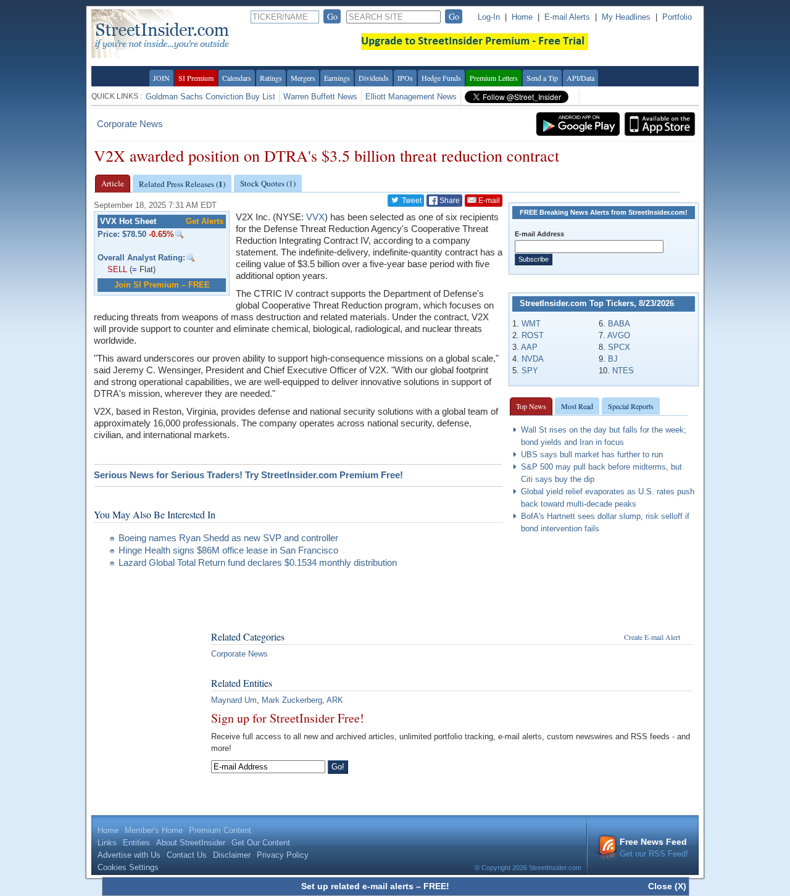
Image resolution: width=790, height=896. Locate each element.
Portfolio (677, 17)
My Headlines (626, 17)
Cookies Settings (128, 867)
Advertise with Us (129, 855)
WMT (531, 323)
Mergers (303, 78)
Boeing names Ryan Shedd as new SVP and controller (228, 538)
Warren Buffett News (320, 96)
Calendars (236, 78)
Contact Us (187, 855)
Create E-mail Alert (652, 637)
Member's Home (154, 830)
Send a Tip (542, 78)
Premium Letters (494, 78)
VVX (315, 217)
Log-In (489, 17)
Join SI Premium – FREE (162, 284)
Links (107, 842)
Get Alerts (204, 221)
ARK (334, 700)
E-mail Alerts (567, 17)
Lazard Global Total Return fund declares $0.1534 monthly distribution (257, 562)
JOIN (161, 78)
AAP (529, 347)
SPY (530, 370)
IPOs (405, 78)
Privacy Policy (283, 855)
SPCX (619, 347)
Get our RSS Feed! (654, 847)
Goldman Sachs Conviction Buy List (210, 96)
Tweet (411, 200)
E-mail (488, 200)
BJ (613, 358)
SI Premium (196, 78)
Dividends (374, 78)
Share (449, 200)
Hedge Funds (441, 78)
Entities (136, 842)
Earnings (337, 78)
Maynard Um (234, 700)
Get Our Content (260, 842)
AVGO (618, 335)
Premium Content (220, 830)
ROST (533, 335)
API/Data (580, 78)
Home (522, 17)
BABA (619, 323)
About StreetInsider (190, 842)
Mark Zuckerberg (292, 700)
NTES (623, 370)
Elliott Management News (411, 96)
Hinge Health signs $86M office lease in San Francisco (228, 550)
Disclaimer (232, 855)
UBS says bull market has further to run (592, 454)
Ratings (271, 78)
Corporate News (130, 123)
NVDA (533, 358)
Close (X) (667, 886)
